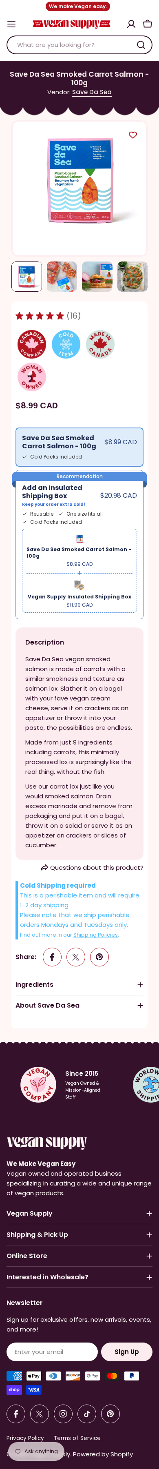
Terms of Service (77, 1438)
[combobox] (79, 44)
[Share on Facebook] (52, 957)
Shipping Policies (95, 934)
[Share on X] (75, 957)
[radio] (79, 447)
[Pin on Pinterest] (99, 957)
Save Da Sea (92, 92)
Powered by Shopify (103, 1454)
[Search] (141, 45)
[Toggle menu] (11, 24)
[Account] (131, 24)
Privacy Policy (25, 1438)
